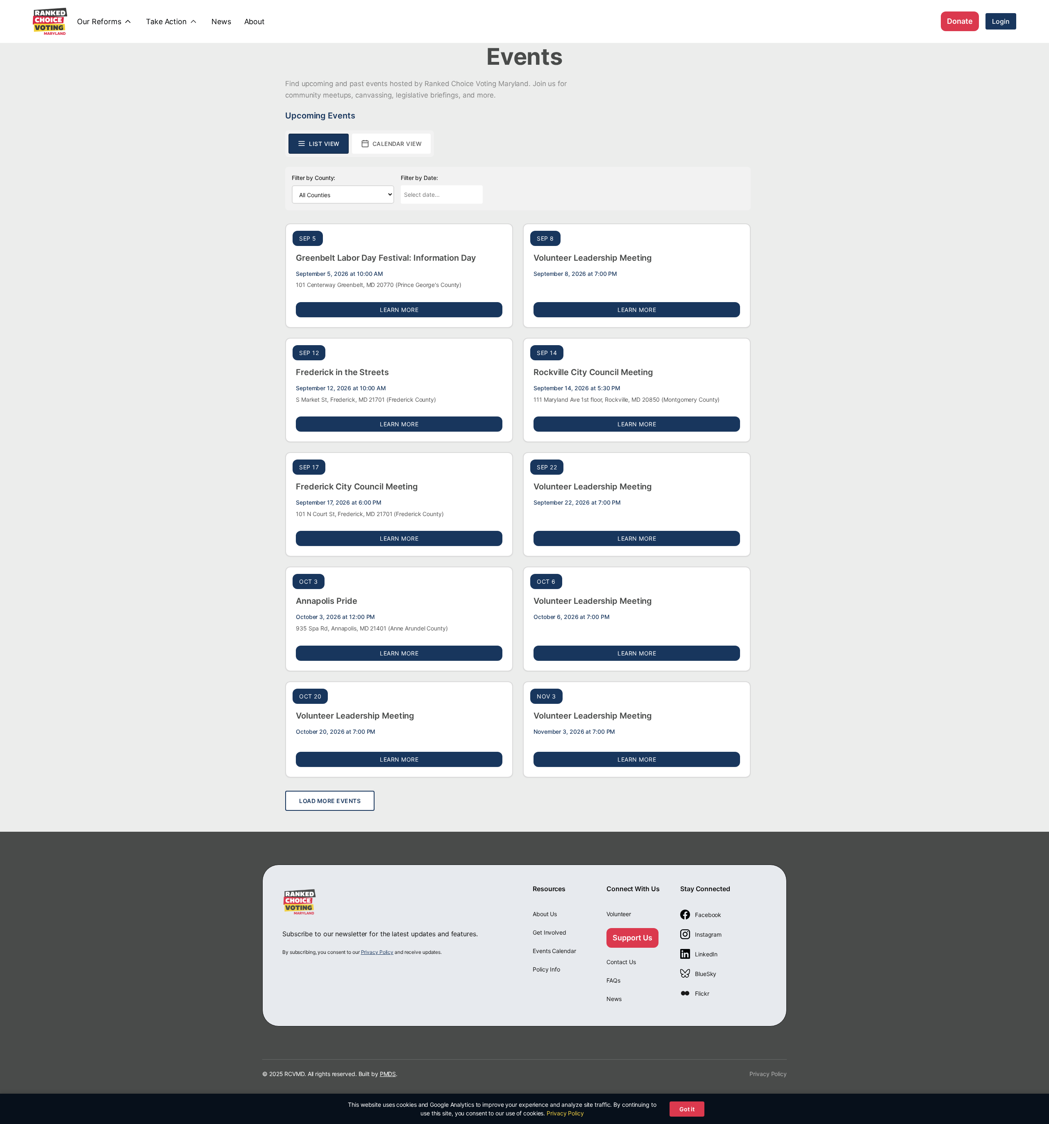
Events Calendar (554, 950)
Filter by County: (313, 177)
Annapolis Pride (326, 601)
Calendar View (397, 143)
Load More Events (330, 800)
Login (1001, 21)
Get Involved (549, 932)
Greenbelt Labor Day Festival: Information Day (386, 258)
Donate (960, 21)
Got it (687, 1109)
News (614, 998)
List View (324, 143)
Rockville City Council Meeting (593, 372)
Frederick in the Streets (342, 372)
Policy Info (546, 969)
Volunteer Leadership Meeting (593, 258)
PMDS (388, 1073)
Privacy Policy (377, 952)
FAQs (613, 980)
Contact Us (621, 961)
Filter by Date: (419, 177)
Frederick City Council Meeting (357, 486)
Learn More (441, 309)
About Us (545, 913)
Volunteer (618, 913)
